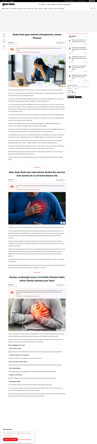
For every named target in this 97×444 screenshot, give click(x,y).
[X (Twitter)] (94, 1)
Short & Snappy (52, 4)
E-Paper (43, 4)
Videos (60, 4)
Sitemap (78, 86)
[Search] (91, 8)
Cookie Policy (69, 88)
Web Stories (68, 4)
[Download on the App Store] (70, 97)
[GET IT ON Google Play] (78, 97)
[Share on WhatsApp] (61, 85)
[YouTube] (92, 1)
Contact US (74, 86)
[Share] (4, 46)
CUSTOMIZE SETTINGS (25, 439)
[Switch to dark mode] (94, 8)
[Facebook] (89, 1)
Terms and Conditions (85, 86)
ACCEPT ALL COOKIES (10, 439)
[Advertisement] (48, 21)
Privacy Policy (75, 88)
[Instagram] (91, 1)
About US (69, 86)
